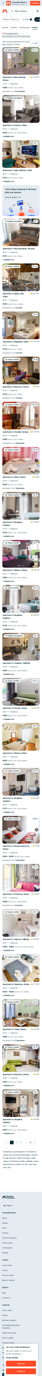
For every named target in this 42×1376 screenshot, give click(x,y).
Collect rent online (9, 1333)
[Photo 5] (23, 72)
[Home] (4, 11)
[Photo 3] (21, 72)
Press (4, 1228)
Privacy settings (12, 1357)
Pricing (4, 1270)
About (4, 1218)
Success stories (8, 1343)
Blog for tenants (8, 1280)
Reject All (21, 1364)
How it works (7, 1265)
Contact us (6, 1298)
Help (4, 1293)
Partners (5, 1233)
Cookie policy (7, 1248)
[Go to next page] (35, 1142)
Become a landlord (9, 1320)
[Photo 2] (19, 72)
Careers (5, 1223)
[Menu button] (37, 11)
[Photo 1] (18, 72)
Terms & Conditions (9, 1238)
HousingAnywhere (11, 33)
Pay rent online (8, 1275)
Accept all (21, 1371)
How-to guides (7, 1338)
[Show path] (23, 33)
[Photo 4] (22, 72)
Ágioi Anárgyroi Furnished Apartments (16, 36)
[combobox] (22, 11)
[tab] (5, 27)
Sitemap (5, 1253)
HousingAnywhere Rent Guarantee (11, 1326)
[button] (11, 19)
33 (30, 1142)
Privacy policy (7, 1243)
